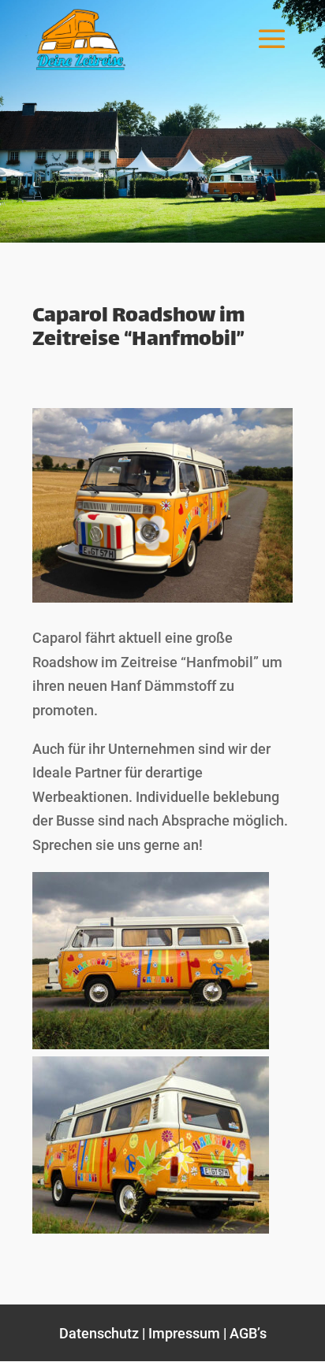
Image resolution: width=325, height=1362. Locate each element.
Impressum (184, 1333)
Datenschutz (99, 1333)
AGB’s (248, 1333)
